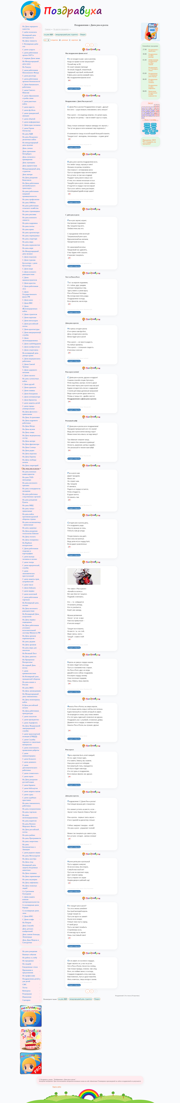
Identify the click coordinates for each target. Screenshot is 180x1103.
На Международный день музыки (30, 252)
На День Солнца (29, 447)
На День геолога (29, 537)
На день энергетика (30, 841)
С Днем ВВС (27, 303)
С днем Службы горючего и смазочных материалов (31, 742)
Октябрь (147, 124)
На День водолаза (29, 454)
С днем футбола (28, 110)
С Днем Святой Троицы (28, 365)
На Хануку (26, 67)
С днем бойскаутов (30, 788)
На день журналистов (31, 245)
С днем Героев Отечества (28, 129)
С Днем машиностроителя (29, 278)
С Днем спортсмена (30, 350)
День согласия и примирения (28, 158)
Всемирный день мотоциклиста (29, 36)
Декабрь (147, 126)
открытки (55, 40)
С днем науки (27, 776)
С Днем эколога (28, 375)
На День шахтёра (29, 859)
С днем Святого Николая (28, 91)
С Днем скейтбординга (31, 344)
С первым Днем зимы (31, 58)
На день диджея (28, 641)
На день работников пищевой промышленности (30, 193)
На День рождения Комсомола (29, 179)
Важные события (29, 954)
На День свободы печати (29, 461)
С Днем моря (27, 269)
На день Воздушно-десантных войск (30, 138)
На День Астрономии (31, 417)
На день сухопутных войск (30, 380)
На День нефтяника (30, 883)
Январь (153, 126)
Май (150, 131)
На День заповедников (31, 691)
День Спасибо (28, 926)
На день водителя (29, 821)
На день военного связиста (29, 218)
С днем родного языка (31, 853)
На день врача (28, 229)
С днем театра (28, 562)
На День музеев (28, 429)
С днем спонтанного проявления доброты (30, 749)
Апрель (145, 131)
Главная (48, 29)
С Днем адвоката (29, 387)
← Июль (145, 120)
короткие (76, 40)
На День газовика (29, 873)
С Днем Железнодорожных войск (29, 308)
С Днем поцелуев (29, 257)
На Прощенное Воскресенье (28, 661)
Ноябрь (153, 124)
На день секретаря (29, 239)
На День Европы (29, 457)
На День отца (27, 862)
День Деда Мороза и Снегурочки (30, 941)
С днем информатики (31, 122)
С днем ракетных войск (29, 102)
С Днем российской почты (30, 325)
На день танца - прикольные (28, 509)
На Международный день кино (30, 62)
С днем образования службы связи (30, 97)
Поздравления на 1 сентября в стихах (153, 69)
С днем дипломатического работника (29, 767)
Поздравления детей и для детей (31, 980)
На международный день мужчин (30, 144)
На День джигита (29, 656)
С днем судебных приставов (29, 799)
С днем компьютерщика (28, 754)
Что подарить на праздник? (149, 143)
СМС (24, 984)
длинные (66, 40)
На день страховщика (31, 211)
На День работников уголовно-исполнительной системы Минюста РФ (31, 629)
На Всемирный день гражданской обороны (31, 677)
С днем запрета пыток (31, 791)
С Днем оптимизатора (31, 397)
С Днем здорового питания (29, 371)
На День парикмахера (31, 876)
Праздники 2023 (149, 140)
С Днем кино (27, 300)
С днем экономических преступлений (28, 573)
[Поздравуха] (31, 11)
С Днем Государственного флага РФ (29, 294)
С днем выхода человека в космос (29, 558)
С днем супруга (28, 49)
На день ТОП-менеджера (28, 478)
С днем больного (29, 759)
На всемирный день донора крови (30, 354)
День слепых (27, 148)
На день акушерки (29, 879)
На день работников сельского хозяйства (30, 207)
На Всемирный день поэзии (30, 604)
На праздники (28, 961)
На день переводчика (30, 236)
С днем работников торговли (30, 598)
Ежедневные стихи (30, 967)
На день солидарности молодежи (31, 489)
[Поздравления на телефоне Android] (150, 32)
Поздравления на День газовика (152, 81)
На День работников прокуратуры (30, 712)
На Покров (26, 922)
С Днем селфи (28, 919)
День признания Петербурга (28, 152)
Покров (82, 34)
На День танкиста (29, 41)
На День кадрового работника (30, 421)
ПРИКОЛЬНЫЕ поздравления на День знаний (153, 62)
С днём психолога (29, 32)
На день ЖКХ (28, 688)
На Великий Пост (29, 653)
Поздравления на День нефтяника (152, 87)
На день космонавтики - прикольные (31, 523)
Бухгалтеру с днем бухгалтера (29, 264)
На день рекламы (29, 214)
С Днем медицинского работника (31, 360)
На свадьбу (26, 964)
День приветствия (29, 166)
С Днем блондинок (30, 394)
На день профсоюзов (30, 199)
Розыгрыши (27, 994)
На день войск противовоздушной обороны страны (30, 516)
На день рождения (29, 951)
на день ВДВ (48, 34)
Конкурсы (26, 991)
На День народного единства (30, 27)
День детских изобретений (27, 930)
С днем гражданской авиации (30, 114)
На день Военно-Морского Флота (29, 825)
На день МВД (27, 505)
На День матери (28, 441)
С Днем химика (28, 390)
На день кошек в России (29, 683)
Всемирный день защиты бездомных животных (30, 867)
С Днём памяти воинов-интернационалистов (30, 899)
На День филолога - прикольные (30, 413)
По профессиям (28, 976)
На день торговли (29, 812)
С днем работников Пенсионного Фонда (30, 71)
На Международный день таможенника (30, 695)
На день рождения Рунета (29, 501)
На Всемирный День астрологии (30, 615)
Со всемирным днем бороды (30, 906)
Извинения (26, 997)
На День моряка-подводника (29, 621)
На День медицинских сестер (31, 436)
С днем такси (27, 585)
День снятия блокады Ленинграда (31, 935)
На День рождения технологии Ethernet (30, 532)
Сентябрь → (154, 120)
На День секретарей (30, 465)
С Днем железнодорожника (30, 339)
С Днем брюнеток (29, 400)
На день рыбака (28, 835)
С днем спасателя (29, 716)
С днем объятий (28, 119)
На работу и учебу (29, 958)
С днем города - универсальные (28, 407)
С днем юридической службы (30, 566)
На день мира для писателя (29, 649)
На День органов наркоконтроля (29, 637)
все (46, 40)
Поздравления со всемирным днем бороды (152, 75)
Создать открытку (74, 89)
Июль (147, 133)
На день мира (27, 242)
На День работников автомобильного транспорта (30, 185)
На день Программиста (31, 838)
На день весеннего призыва (29, 484)
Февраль (147, 128)
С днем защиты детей (31, 403)
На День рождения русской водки (29, 780)
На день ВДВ (27, 134)
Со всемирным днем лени (30, 912)
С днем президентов (30, 720)
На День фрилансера (30, 444)
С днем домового (29, 762)
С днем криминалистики (29, 672)
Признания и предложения (27, 971)
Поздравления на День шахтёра (152, 55)
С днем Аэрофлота (30, 723)
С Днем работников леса (30, 287)
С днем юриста (28, 107)
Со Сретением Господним (28, 892)
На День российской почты (30, 830)
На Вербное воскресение (27, 544)
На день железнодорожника (30, 816)
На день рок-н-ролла (31, 469)
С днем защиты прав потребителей (30, 580)
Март (153, 128)
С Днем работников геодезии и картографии (30, 551)
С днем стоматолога (30, 773)
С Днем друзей (28, 384)
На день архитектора (30, 232)
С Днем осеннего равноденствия (29, 273)
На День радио (28, 450)
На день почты (28, 226)
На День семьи (28, 432)
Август (150, 103)
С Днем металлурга (30, 321)
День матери (27, 174)
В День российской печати (30, 706)
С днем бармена (28, 785)
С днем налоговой (29, 594)
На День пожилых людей (29, 887)
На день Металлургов (31, 856)
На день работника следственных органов (31, 495)
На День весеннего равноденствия (30, 609)
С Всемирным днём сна (30, 45)
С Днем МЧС (27, 916)
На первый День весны (29, 666)
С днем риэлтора (29, 76)
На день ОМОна (29, 202)
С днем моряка (28, 591)
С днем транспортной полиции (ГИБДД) (31, 735)
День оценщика (28, 163)
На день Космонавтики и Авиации (29, 847)
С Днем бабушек (29, 588)
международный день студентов (67, 34)
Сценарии (26, 1000)
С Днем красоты (29, 283)
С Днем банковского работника (30, 85)
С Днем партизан (29, 317)
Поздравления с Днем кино (153, 50)
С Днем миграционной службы (31, 333)
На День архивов (29, 645)
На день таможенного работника (31, 804)
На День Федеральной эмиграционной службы (31, 728)
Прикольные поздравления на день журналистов (152, 93)
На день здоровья (29, 528)
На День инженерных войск (31, 701)
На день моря (27, 248)
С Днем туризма (28, 260)
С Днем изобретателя (30, 347)
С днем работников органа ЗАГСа (30, 54)
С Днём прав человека (31, 125)
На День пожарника (30, 540)
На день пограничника (31, 809)
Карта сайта (57, 1087)
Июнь (156, 131)
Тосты (24, 988)
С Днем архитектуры (30, 329)
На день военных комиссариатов (29, 473)
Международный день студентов (31, 170)
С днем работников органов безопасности (31, 80)
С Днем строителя (29, 314)
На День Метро (28, 426)
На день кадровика (30, 223)
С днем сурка (27, 794)
